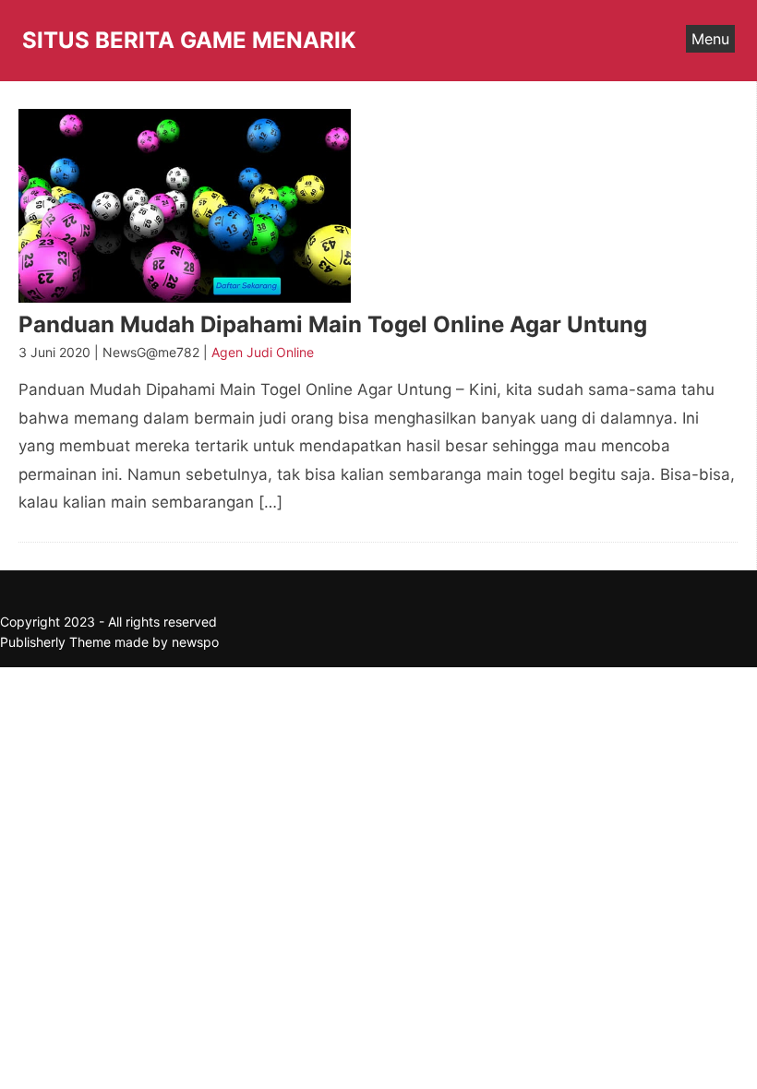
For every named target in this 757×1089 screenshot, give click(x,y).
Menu (710, 39)
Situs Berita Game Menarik (189, 40)
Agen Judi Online (262, 352)
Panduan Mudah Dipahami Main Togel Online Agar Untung (332, 324)
